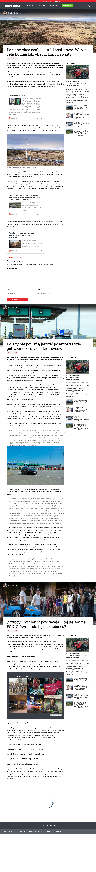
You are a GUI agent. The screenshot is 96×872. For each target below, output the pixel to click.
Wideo (42, 1)
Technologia (54, 6)
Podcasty (48, 1)
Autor (8, 289)
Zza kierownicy (58, 1)
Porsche (9, 125)
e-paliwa (10, 257)
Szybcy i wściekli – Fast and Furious (22, 676)
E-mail (38, 289)
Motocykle (41, 6)
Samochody (29, 6)
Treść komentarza (12, 268)
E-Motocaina (67, 6)
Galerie (36, 1)
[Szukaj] (89, 6)
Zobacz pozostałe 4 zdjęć (56, 715)
